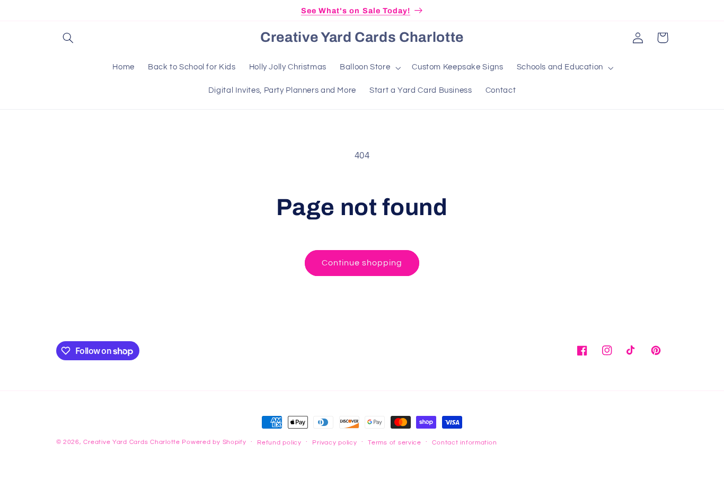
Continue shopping (362, 263)
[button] (68, 37)
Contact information (464, 443)
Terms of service (394, 443)
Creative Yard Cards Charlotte (131, 442)
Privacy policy (334, 443)
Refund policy (279, 443)
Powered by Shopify (214, 442)
